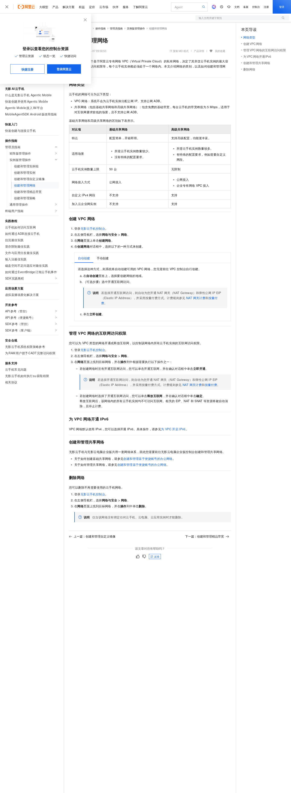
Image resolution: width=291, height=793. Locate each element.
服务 (126, 7)
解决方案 (69, 7)
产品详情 (199, 51)
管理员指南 (116, 28)
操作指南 (100, 28)
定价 (92, 7)
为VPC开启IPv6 (173, 429)
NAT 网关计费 (195, 298)
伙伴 (115, 7)
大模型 (43, 7)
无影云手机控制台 (93, 228)
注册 (266, 7)
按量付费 (211, 385)
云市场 (103, 7)
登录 (281, 7)
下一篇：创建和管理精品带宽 (204, 536)
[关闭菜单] (7, 7)
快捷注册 (27, 69)
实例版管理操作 (136, 28)
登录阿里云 (64, 69)
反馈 (156, 556)
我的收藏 (220, 51)
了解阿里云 (140, 7)
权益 (82, 7)
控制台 (256, 7)
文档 (236, 7)
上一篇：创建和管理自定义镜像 (94, 536)
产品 (55, 7)
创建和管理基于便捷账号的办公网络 (147, 458)
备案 (245, 7)
